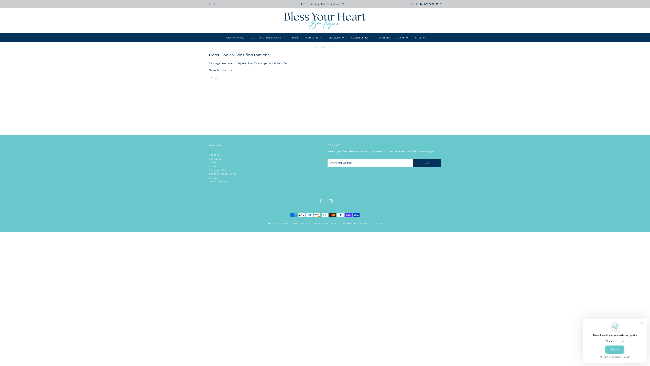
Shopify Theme (329, 223)
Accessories (359, 37)
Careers (213, 162)
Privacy (213, 177)
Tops (295, 37)
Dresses (384, 37)
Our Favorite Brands (266, 37)
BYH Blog (214, 166)
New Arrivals (234, 37)
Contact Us (215, 158)
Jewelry (334, 37)
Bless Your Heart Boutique (303, 223)
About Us (214, 154)
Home (316, 47)
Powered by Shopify (371, 223)
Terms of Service (218, 181)
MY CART (432, 4)
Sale (418, 37)
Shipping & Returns (220, 170)
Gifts (401, 37)
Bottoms (312, 37)
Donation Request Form (222, 173)
